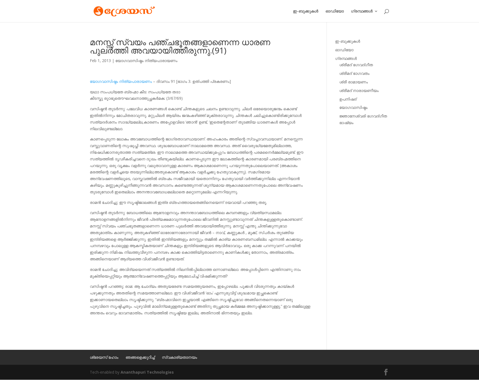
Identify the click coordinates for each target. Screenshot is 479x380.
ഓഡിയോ (334, 11)
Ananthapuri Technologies (147, 372)
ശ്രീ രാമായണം (353, 81)
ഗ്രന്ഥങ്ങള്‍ (362, 11)
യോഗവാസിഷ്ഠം (353, 107)
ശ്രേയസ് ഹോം (104, 357)
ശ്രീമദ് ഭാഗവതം (354, 73)
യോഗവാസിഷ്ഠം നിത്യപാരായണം (146, 60)
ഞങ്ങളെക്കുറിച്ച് (140, 357)
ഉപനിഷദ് (347, 99)
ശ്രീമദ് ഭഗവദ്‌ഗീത (356, 64)
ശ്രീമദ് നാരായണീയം (359, 90)
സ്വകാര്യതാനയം (179, 357)
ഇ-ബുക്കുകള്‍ (305, 11)
